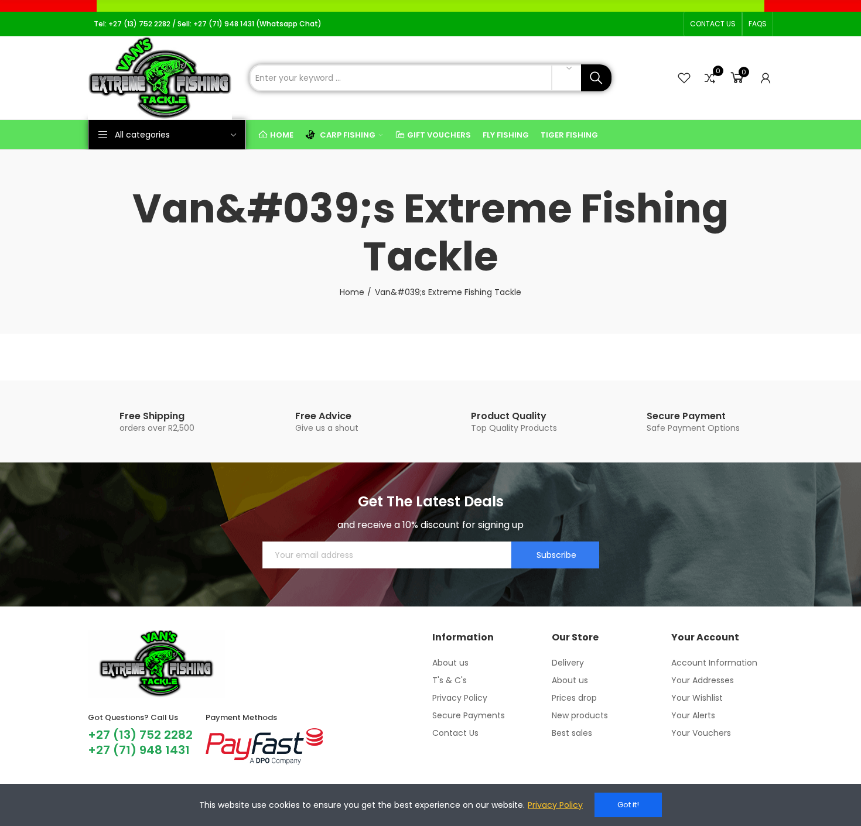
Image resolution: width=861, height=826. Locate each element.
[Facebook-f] (615, 24)
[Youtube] (652, 24)
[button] (713, 24)
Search (596, 77)
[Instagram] (633, 24)
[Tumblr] (671, 24)
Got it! (628, 804)
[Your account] (765, 77)
